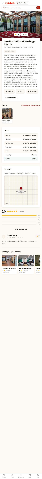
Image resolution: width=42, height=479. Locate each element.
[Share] (29, 14)
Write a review (22, 229)
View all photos (35, 105)
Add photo (26, 105)
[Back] (3, 3)
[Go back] (3, 14)
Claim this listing (11, 97)
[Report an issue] (34, 14)
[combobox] (20, 7)
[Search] (38, 7)
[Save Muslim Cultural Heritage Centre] (38, 14)
